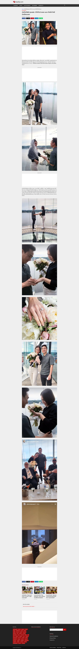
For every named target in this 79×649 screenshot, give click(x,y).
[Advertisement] (39, 53)
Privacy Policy (53, 638)
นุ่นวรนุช (22, 630)
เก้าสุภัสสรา (20, 636)
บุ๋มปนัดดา (20, 633)
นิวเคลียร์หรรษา (18, 630)
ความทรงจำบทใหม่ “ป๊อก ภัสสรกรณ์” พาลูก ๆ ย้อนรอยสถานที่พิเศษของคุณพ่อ (39, 596)
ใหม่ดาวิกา (19, 643)
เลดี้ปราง (26, 637)
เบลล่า (24, 636)
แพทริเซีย (18, 640)
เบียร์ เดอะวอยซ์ (15, 637)
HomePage (16, 5)
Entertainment (27, 5)
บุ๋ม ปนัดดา (24, 633)
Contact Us (52, 640)
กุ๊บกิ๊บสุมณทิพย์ (15, 629)
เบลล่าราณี (27, 636)
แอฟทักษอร (21, 641)
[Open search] (64, 5)
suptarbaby (34, 5)
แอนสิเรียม (18, 641)
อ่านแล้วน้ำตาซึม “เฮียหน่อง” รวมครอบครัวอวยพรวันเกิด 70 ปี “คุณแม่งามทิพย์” (51, 596)
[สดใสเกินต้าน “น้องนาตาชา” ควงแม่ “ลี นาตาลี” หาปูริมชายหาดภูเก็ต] (27, 590)
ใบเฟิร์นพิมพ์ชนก (15, 643)
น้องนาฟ (25, 630)
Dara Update (28, 16)
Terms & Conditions (54, 636)
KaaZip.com (19, 647)
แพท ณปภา (14, 640)
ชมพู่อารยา (22, 629)
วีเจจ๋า (14, 636)
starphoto (40, 5)
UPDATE (20, 5)
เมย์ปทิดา (23, 637)
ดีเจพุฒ (14, 630)
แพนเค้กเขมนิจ (26, 640)
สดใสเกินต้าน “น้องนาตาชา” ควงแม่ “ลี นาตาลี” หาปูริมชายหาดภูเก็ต (27, 596)
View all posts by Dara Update (29, 606)
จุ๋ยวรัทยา (19, 629)
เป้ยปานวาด (19, 637)
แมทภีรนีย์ (14, 641)
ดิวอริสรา (26, 629)
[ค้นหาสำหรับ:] (58, 630)
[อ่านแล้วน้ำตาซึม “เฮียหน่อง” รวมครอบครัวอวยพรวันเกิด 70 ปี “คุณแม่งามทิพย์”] (51, 590)
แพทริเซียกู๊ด (22, 640)
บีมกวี (17, 633)
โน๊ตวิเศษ (25, 641)
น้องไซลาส (14, 633)
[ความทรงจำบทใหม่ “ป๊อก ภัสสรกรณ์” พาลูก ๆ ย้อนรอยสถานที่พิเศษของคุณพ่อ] (39, 590)
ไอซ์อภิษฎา (23, 643)
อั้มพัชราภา (17, 636)
